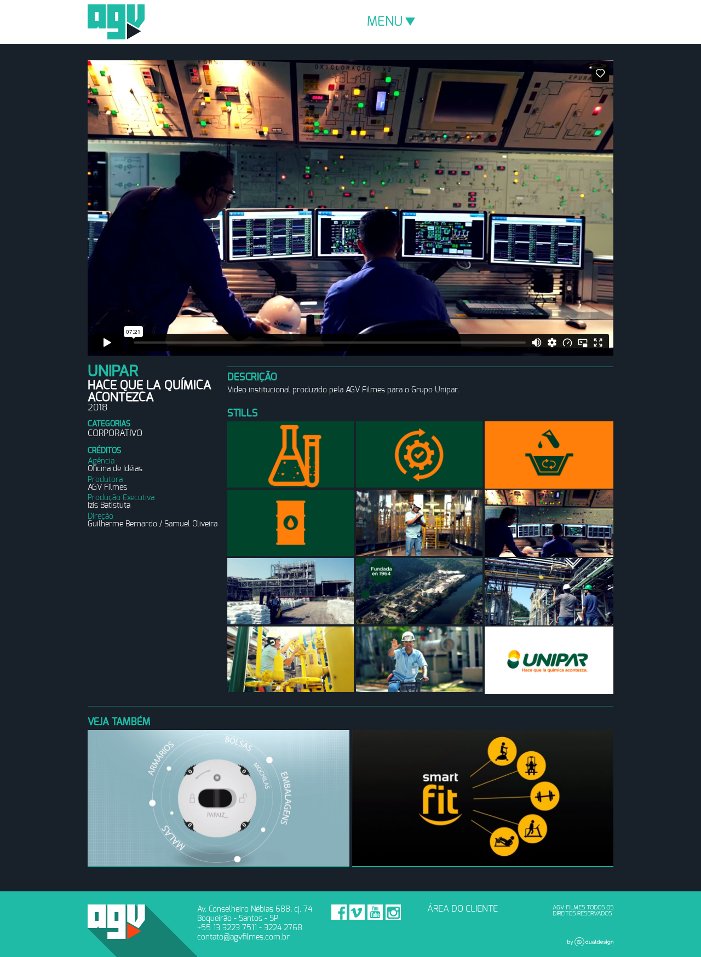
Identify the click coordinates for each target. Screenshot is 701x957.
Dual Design (590, 941)
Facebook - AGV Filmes (339, 912)
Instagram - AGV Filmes (393, 912)
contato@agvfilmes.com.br (243, 937)
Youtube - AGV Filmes (375, 912)
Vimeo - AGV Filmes (357, 912)
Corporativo (115, 433)
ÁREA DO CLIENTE (462, 908)
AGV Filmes (116, 21)
